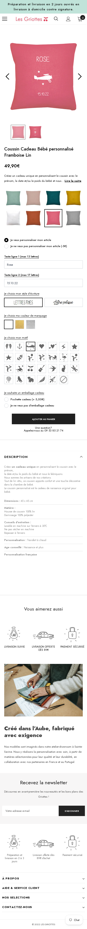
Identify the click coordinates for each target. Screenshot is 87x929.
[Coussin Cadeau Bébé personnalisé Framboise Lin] (53, 218)
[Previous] (7, 76)
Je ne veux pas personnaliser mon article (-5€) (39, 246)
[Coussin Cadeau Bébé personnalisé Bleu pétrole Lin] (53, 198)
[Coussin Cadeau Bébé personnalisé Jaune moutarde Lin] (73, 198)
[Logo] (29, 18)
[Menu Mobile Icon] (4, 18)
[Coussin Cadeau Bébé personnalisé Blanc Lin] (13, 218)
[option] (43, 76)
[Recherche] (56, 19)
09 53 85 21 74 (53, 430)
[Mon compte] (68, 19)
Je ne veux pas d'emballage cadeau (32, 405)
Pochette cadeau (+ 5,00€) (27, 399)
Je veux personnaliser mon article (31, 240)
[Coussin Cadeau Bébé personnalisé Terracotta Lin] (33, 218)
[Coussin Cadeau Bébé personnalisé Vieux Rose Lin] (33, 198)
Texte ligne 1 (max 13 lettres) (21, 257)
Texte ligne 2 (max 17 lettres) (21, 275)
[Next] (79, 76)
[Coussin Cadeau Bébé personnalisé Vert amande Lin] (13, 198)
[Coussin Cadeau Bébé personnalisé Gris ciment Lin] (73, 218)
